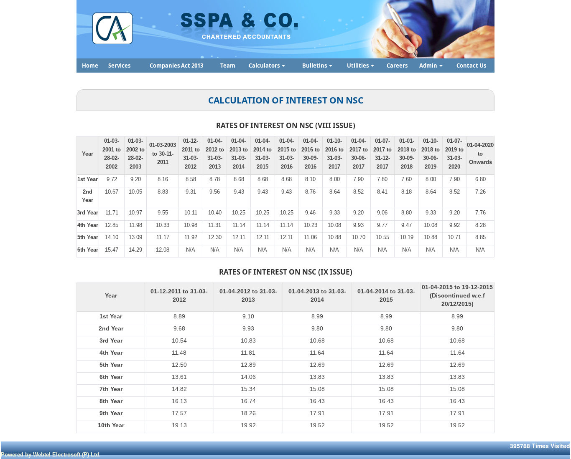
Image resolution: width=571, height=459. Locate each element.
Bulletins (315, 65)
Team (227, 65)
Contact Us (471, 65)
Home (90, 65)
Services (119, 65)
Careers (397, 65)
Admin (428, 65)
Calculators (265, 65)
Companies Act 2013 (176, 65)
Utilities (358, 65)
